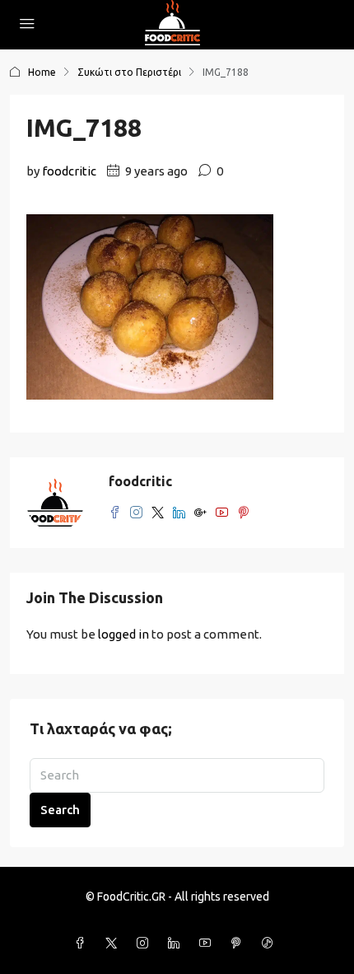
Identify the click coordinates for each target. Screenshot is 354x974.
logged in (123, 634)
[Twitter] (114, 943)
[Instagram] (146, 943)
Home (42, 72)
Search (60, 810)
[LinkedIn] (177, 943)
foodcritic (69, 171)
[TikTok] (271, 943)
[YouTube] (208, 943)
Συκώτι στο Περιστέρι (129, 72)
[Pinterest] (240, 943)
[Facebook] (83, 943)
